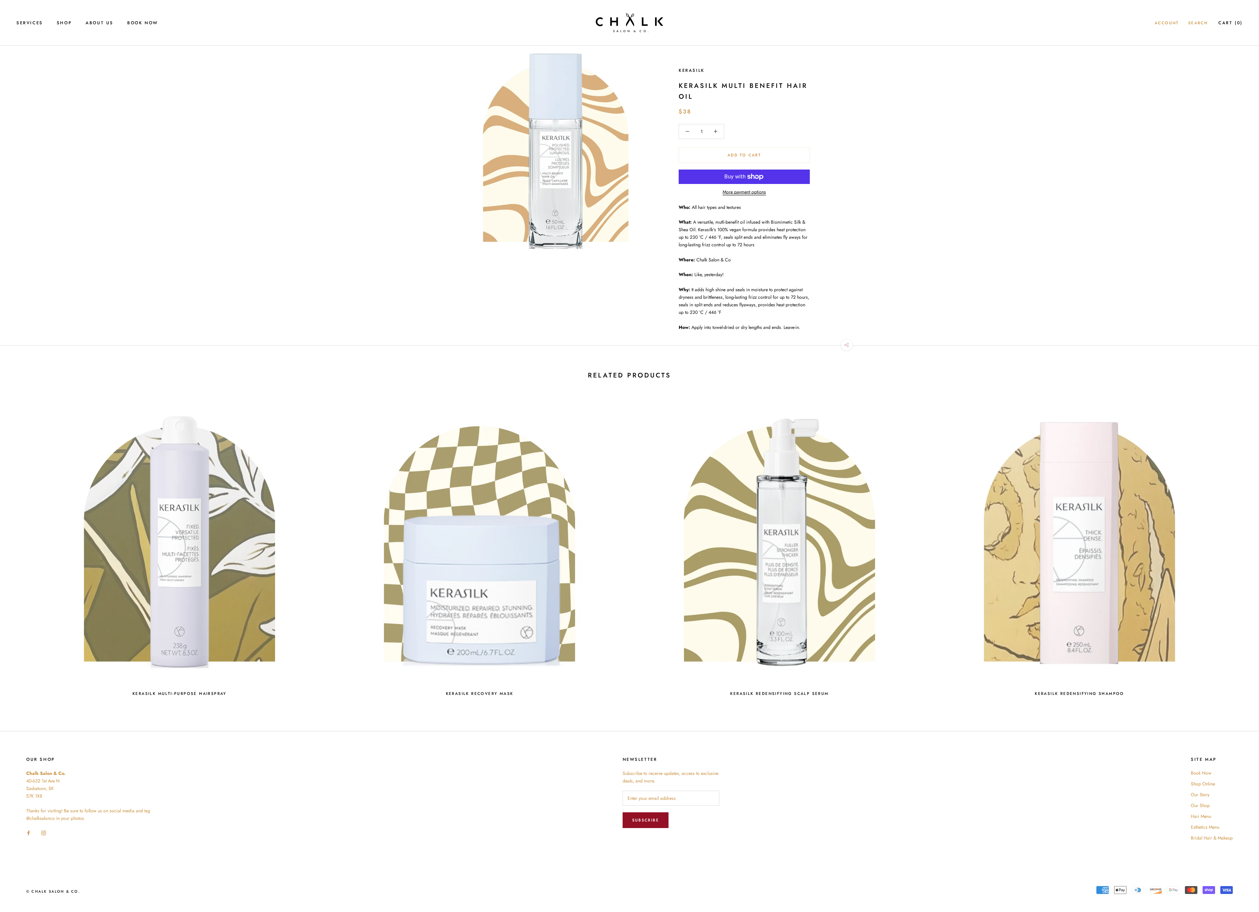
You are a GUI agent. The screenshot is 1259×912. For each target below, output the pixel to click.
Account (1167, 23)
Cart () (1230, 23)
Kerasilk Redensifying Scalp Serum (779, 694)
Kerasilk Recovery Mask (479, 694)
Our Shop (1200, 805)
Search (1198, 23)
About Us (99, 23)
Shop (64, 23)
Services (29, 23)
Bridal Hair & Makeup (1212, 838)
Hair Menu (1201, 816)
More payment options (744, 192)
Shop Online (1203, 783)
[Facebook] (28, 832)
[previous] (20, 546)
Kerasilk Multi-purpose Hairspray (179, 694)
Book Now (142, 23)
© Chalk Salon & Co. (53, 891)
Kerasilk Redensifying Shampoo (1079, 694)
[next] (1238, 546)
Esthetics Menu (1205, 827)
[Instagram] (43, 832)
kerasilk (692, 70)
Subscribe (645, 820)
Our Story (1200, 794)
